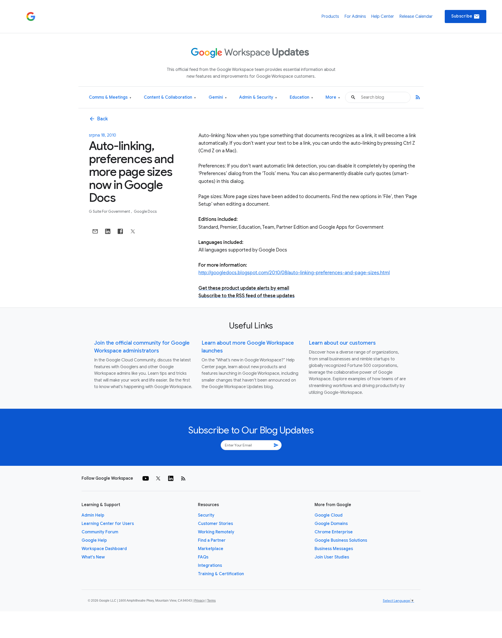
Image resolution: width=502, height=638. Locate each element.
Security (206, 515)
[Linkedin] (170, 478)
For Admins (355, 16)
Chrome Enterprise (334, 532)
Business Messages (334, 548)
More (333, 97)
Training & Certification (221, 574)
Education (301, 97)
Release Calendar (416, 16)
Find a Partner (212, 540)
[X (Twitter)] (158, 478)
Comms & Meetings (110, 97)
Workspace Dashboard (104, 548)
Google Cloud (329, 515)
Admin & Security (258, 97)
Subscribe (465, 16)
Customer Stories (215, 523)
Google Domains (331, 523)
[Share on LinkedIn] (107, 231)
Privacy (199, 600)
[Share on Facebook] (120, 231)
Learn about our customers (342, 343)
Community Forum (100, 532)
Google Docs (145, 211)
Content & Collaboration (170, 97)
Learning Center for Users (108, 523)
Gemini (218, 97)
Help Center (382, 16)
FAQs (203, 557)
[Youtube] (145, 478)
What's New (93, 557)
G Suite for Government (110, 211)
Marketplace (210, 548)
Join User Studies (332, 557)
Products (330, 16)
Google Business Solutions (341, 540)
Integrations (210, 565)
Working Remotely (216, 532)
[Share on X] (133, 231)
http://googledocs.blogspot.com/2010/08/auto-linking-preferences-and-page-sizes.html (294, 273)
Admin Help (93, 515)
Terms (211, 600)
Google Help (94, 540)
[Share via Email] (95, 231)
